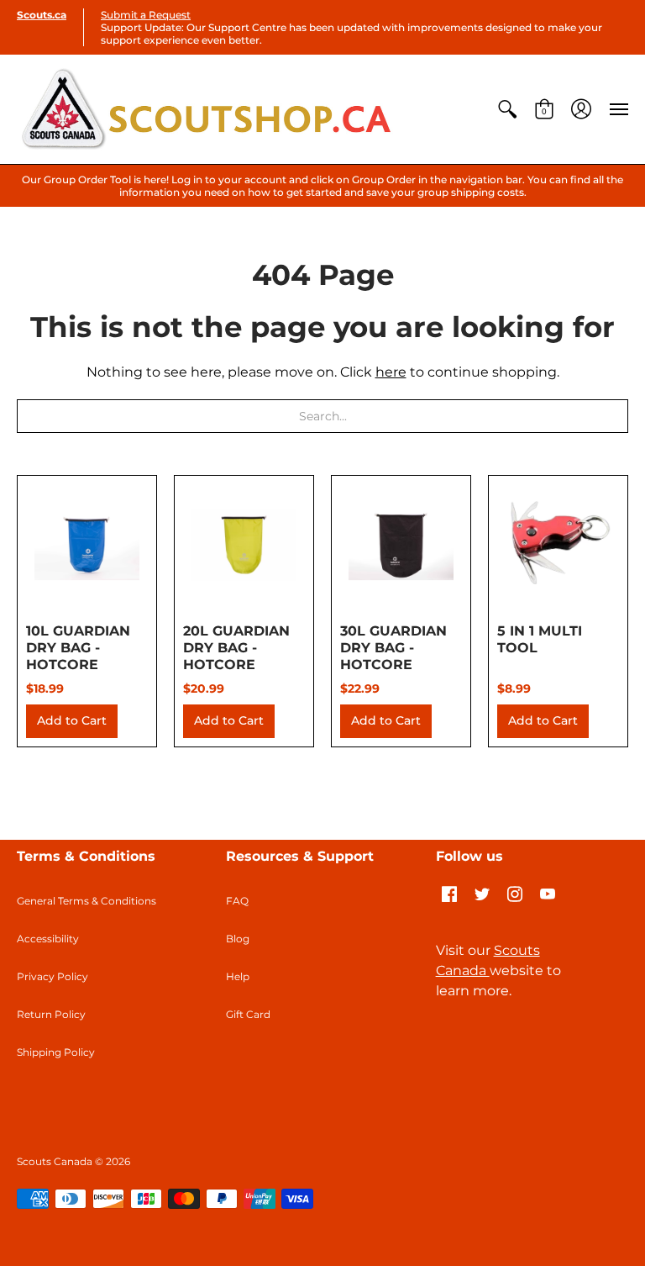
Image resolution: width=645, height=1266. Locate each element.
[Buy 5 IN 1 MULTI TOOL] (558, 545)
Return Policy (51, 1014)
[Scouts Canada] (206, 109)
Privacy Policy (52, 976)
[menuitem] (507, 109)
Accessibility (48, 938)
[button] (507, 109)
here (390, 372)
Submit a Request (146, 14)
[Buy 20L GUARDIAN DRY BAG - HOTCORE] (244, 545)
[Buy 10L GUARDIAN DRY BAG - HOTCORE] (87, 545)
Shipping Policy (56, 1052)
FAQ (237, 900)
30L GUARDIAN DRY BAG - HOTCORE (393, 648)
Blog (237, 938)
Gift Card (248, 1014)
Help (237, 976)
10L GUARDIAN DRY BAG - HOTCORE (78, 648)
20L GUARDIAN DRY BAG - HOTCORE (236, 648)
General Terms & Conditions (86, 900)
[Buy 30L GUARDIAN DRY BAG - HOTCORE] (401, 545)
